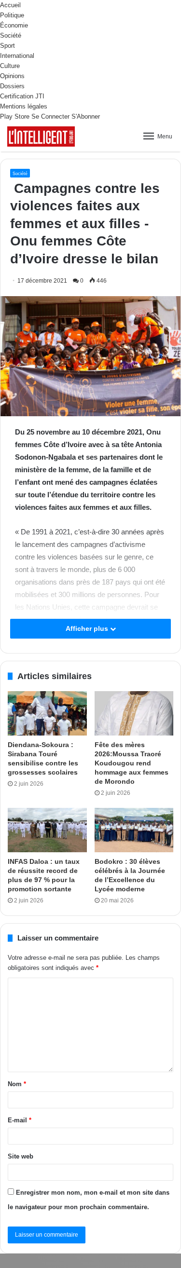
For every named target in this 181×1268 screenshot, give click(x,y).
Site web (20, 1156)
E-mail (19, 1120)
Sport (7, 45)
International (17, 55)
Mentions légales (23, 106)
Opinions (12, 76)
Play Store (14, 116)
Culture (10, 65)
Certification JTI (22, 96)
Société (10, 35)
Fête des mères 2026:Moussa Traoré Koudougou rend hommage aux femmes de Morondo (131, 763)
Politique (12, 15)
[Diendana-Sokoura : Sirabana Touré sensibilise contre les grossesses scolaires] (47, 713)
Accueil (10, 5)
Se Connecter (50, 116)
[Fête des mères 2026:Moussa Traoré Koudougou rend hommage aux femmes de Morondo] (134, 713)
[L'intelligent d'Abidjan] (41, 136)
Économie (14, 25)
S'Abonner (85, 116)
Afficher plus (88, 628)
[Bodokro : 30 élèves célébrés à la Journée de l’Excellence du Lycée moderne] (134, 830)
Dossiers (12, 86)
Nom (17, 1084)
